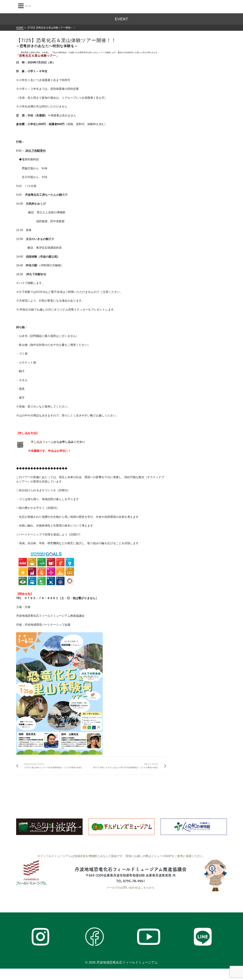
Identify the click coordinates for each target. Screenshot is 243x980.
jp (26, 6)
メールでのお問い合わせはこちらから (130, 887)
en (30, 6)
